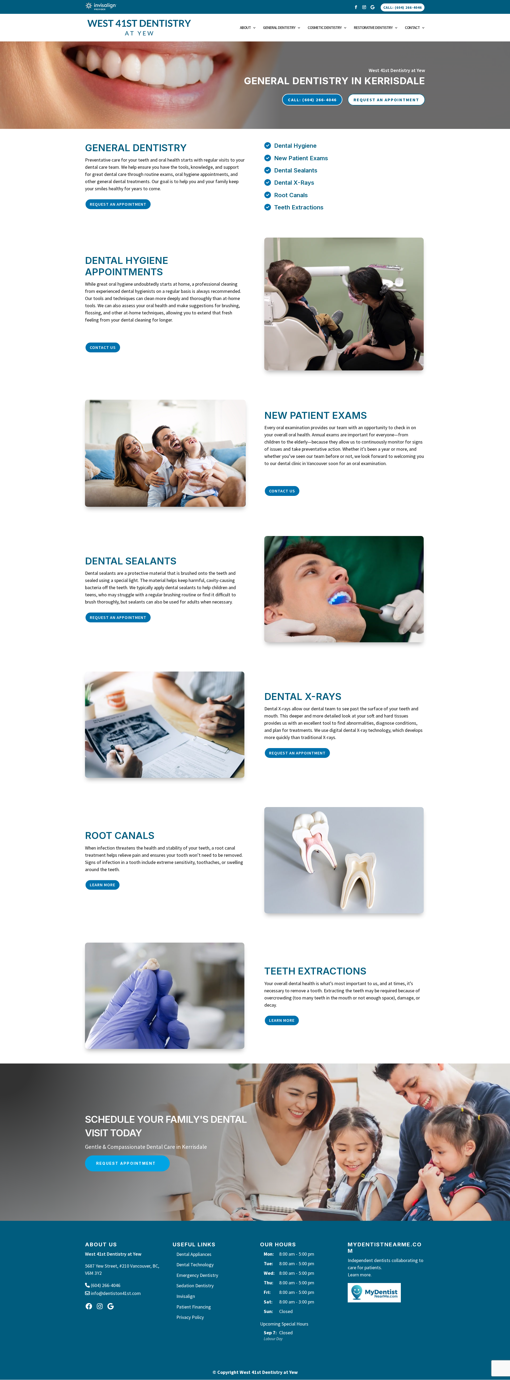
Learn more (359, 1275)
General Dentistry (279, 28)
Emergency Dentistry (197, 1275)
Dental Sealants (295, 170)
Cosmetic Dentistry (325, 28)
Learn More (102, 884)
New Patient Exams (301, 158)
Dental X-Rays (294, 182)
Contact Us (103, 347)
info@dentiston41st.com (115, 1293)
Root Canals (291, 195)
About (245, 28)
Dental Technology (195, 1264)
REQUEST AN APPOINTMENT (386, 99)
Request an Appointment (118, 204)
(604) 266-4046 (105, 1285)
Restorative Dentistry (373, 28)
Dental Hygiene (295, 145)
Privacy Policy (190, 1317)
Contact (412, 28)
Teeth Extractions (299, 207)
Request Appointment (126, 1163)
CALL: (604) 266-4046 (402, 7)
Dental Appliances (193, 1254)
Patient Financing (193, 1307)
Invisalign (185, 1296)
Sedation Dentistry (195, 1285)
